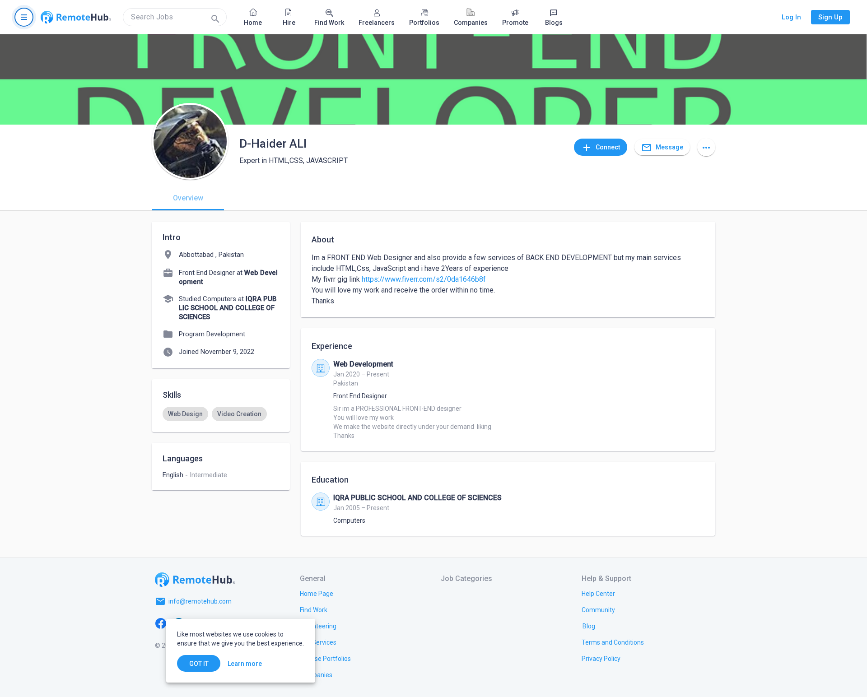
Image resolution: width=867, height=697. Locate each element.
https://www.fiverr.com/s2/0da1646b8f (424, 279)
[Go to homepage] (76, 17)
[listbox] (221, 414)
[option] (185, 414)
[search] (175, 17)
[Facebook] (161, 623)
